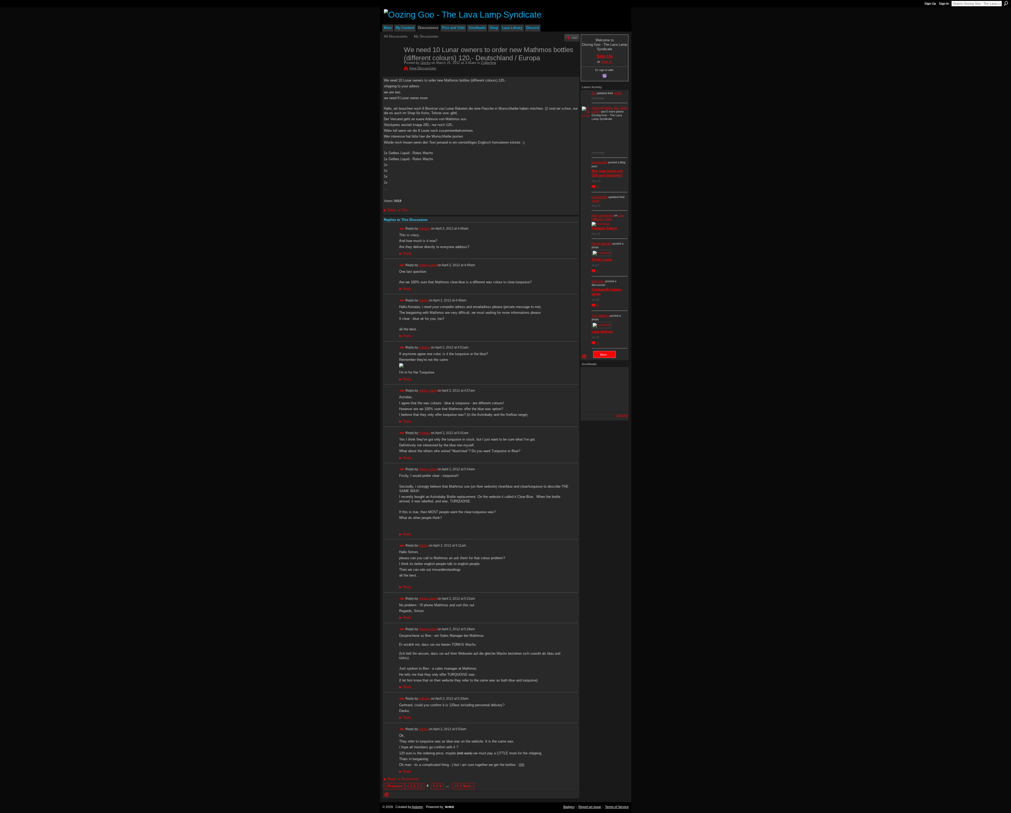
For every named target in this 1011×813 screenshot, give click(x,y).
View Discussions (422, 68)
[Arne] (603, 403)
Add (574, 37)
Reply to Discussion (401, 779)
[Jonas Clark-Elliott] (589, 389)
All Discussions (396, 36)
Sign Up (930, 4)
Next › (467, 786)
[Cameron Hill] (603, 375)
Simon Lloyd (428, 265)
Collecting (488, 63)
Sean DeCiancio (602, 107)
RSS (386, 794)
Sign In (944, 4)
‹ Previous (394, 786)
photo (608, 219)
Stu (594, 93)
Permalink (402, 228)
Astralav (424, 228)
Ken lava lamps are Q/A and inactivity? (607, 173)
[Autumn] (589, 403)
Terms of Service (617, 807)
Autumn (417, 807)
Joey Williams (600, 315)
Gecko (425, 63)
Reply (405, 253)
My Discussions (426, 36)
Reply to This (396, 210)
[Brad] (617, 389)
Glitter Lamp (602, 259)
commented (605, 215)
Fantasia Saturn (604, 228)
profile (618, 93)
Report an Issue (589, 807)
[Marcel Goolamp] (617, 403)
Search (1006, 3)
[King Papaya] (589, 375)
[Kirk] (603, 389)
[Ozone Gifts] (617, 375)
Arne (595, 215)
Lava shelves (602, 332)
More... (604, 354)
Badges (568, 807)
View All (621, 415)
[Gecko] (392, 60)
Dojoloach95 (599, 162)
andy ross (598, 281)
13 (456, 786)
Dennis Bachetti (602, 243)
